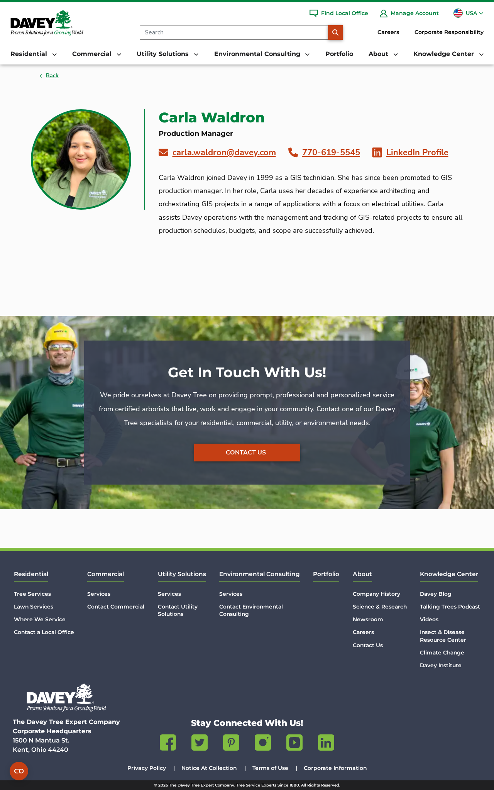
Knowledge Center (449, 574)
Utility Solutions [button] (164, 54)
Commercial (105, 574)
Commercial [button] (92, 54)
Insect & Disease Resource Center (443, 636)
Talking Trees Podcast (450, 607)
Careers (388, 32)
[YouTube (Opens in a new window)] (294, 744)
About (362, 574)
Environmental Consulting (259, 574)
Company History (376, 594)
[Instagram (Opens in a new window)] (263, 744)
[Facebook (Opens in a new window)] (168, 744)
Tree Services (32, 594)
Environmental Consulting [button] (258, 54)
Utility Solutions (182, 574)
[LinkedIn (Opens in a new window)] (326, 744)
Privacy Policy (146, 768)
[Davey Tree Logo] (66, 697)
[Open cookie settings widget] (19, 771)
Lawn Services (33, 607)
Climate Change (442, 652)
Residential (31, 574)
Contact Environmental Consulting (251, 610)
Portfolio (339, 54)
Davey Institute (441, 665)
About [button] (379, 54)
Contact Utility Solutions (178, 610)
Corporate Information (335, 768)
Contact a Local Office (44, 632)
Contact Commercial (115, 607)
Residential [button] (29, 54)
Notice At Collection (209, 768)
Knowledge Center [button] (444, 54)
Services (98, 594)
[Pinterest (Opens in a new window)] (231, 744)
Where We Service (40, 619)
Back (52, 75)
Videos (429, 619)
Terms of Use (270, 768)
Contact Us (246, 452)
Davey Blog (436, 594)
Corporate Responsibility (449, 32)
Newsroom (368, 619)
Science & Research (380, 607)
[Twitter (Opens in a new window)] (199, 744)
